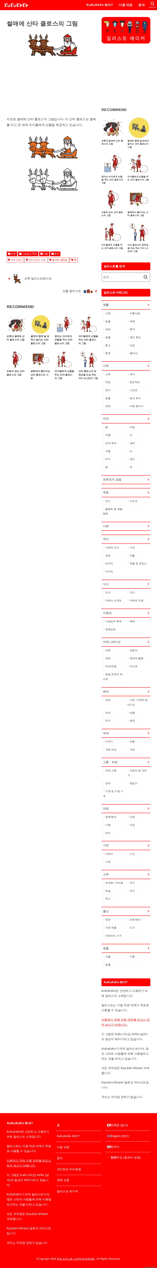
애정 (107, 658)
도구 (132, 927)
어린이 (109, 853)
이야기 (109, 741)
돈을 (107, 321)
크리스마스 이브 (37, 260)
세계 (106, 733)
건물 (132, 555)
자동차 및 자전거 (137, 773)
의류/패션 (135, 919)
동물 (107, 964)
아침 (132, 427)
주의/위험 (110, 666)
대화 (107, 650)
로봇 (107, 919)
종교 (107, 345)
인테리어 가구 (113, 935)
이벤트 (107, 613)
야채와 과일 (136, 600)
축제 (56, 253)
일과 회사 (135, 398)
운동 (106, 492)
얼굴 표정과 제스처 (112, 676)
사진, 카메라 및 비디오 (138, 702)
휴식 (132, 329)
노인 (132, 853)
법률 (107, 398)
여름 (107, 435)
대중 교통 (110, 770)
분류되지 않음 (112, 479)
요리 (107, 592)
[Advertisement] (53, 89)
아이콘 (133, 666)
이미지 (109, 571)
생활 (106, 304)
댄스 (107, 501)
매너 (132, 374)
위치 (106, 539)
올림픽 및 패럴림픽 (112, 511)
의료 (106, 808)
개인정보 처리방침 (69, 1169)
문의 (141, 5)
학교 (107, 898)
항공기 (133, 783)
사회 (106, 365)
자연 (106, 418)
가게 (132, 547)
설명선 (133, 650)
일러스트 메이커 (67, 1191)
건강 (132, 824)
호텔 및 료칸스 (138, 563)
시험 (107, 824)
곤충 (132, 956)
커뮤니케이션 (112, 641)
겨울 (45, 253)
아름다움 (135, 313)
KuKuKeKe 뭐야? (100, 5)
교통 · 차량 (110, 762)
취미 (107, 720)
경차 (107, 783)
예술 (107, 890)
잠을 (107, 337)
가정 (106, 845)
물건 (106, 911)
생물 (106, 948)
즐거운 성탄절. (60, 260)
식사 (106, 584)
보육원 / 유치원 (114, 882)
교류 (107, 374)
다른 (106, 526)
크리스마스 (17, 260)
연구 (132, 882)
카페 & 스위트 (113, 600)
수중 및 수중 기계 (113, 793)
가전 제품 (110, 927)
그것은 (133, 390)
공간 (132, 459)
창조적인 (135, 382)
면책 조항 (63, 1180)
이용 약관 (125, 5)
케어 (107, 833)
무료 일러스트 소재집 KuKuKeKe (76, 1258)
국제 (132, 749)
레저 (106, 691)
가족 (107, 861)
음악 (132, 720)
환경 (107, 353)
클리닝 (133, 353)
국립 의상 (110, 749)
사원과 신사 (112, 547)
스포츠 (133, 501)
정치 (107, 390)
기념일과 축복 (29, 253)
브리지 (109, 563)
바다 (107, 459)
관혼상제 (110, 629)
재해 (132, 321)
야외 (107, 712)
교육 (106, 874)
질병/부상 (110, 816)
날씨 (132, 443)
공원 (107, 555)
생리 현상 (135, 337)
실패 (107, 329)
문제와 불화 (136, 658)
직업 (13, 253)
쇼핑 (107, 313)
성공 (132, 345)
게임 (107, 700)
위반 (107, 406)
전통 (132, 741)
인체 (132, 816)
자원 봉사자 (136, 406)
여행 (132, 712)
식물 (107, 956)
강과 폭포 (110, 443)
